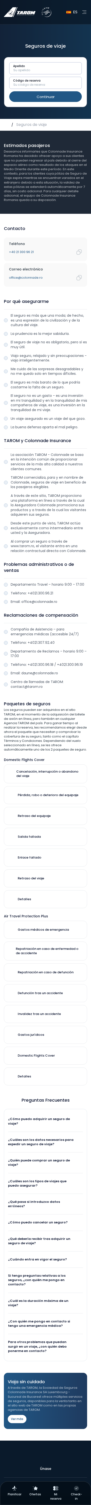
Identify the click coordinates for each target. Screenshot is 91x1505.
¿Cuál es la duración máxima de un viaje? (38, 1302)
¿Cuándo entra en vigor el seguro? (37, 1259)
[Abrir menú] (84, 12)
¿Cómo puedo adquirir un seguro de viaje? (39, 1121)
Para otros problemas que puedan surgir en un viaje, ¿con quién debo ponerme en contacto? (37, 1346)
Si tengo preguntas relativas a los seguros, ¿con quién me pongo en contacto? (37, 1280)
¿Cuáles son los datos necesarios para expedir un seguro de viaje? (41, 1141)
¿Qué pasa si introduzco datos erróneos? (34, 1203)
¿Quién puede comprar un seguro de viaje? (39, 1162)
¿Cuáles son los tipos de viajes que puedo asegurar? (37, 1183)
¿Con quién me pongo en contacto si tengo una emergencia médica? (39, 1323)
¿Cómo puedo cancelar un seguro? (38, 1222)
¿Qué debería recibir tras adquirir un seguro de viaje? (39, 1240)
